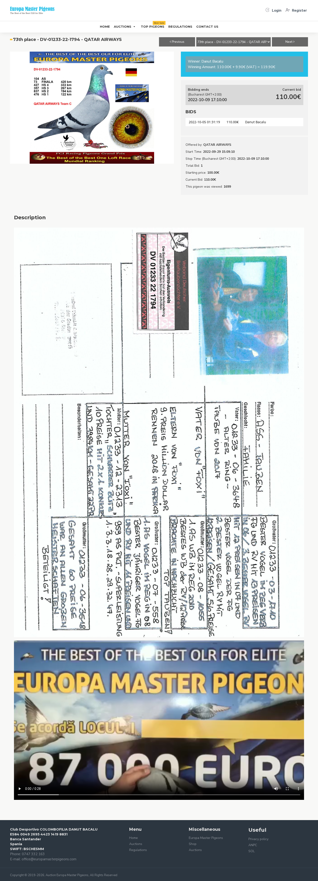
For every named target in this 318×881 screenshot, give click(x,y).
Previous (177, 42)
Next (289, 42)
